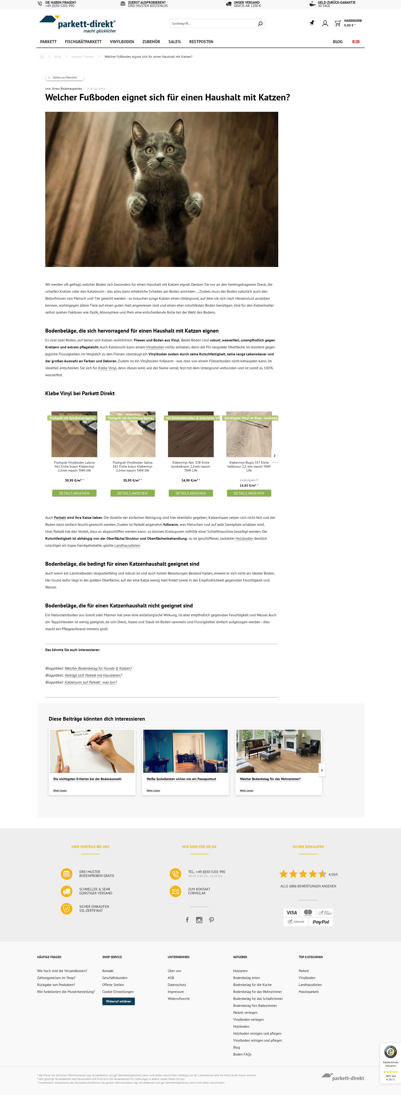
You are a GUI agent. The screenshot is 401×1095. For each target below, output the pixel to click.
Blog (236, 1047)
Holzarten (240, 971)
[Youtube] (199, 922)
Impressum (176, 991)
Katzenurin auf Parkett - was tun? (90, 682)
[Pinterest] (211, 922)
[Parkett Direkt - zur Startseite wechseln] (77, 21)
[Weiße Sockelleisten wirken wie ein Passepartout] (185, 751)
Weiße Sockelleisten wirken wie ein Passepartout (181, 779)
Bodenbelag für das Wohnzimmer (257, 991)
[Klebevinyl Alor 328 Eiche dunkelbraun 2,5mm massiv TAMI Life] (191, 434)
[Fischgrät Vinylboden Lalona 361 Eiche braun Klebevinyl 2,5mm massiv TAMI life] (74, 434)
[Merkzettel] (312, 23)
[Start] (41, 56)
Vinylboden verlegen (248, 1019)
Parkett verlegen (245, 1012)
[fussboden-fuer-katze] (161, 189)
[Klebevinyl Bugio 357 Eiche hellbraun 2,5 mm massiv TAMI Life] (249, 434)
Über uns (174, 971)
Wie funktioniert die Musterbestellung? (66, 991)
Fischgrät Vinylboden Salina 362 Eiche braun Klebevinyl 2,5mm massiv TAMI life (132, 466)
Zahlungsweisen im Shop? (56, 978)
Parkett (60, 517)
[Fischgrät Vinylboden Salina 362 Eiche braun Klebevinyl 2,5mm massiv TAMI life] (132, 434)
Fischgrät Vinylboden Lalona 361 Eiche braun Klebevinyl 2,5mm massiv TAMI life (74, 466)
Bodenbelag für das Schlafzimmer (258, 998)
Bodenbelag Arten (246, 978)
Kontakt (107, 971)
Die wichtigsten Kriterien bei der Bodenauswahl (87, 779)
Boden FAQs (242, 1054)
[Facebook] (187, 922)
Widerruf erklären (118, 1001)
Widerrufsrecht (179, 998)
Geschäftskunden (114, 978)
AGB (171, 978)
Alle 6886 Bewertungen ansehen (308, 886)
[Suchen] (260, 23)
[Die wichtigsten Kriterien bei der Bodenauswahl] (92, 751)
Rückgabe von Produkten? (56, 985)
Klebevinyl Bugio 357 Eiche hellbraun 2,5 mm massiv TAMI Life (249, 466)
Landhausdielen (127, 545)
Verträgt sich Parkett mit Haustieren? (93, 675)
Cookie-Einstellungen (118, 991)
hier (182, 1079)
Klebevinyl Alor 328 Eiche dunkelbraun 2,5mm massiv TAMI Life (190, 466)
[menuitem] (209, 23)
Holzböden (241, 1026)
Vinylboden (155, 347)
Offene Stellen (113, 985)
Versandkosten (100, 1075)
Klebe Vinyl (107, 368)
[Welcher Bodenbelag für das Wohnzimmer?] (278, 751)
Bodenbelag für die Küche (252, 985)
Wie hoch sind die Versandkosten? (62, 971)
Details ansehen (74, 493)
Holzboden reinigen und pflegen (257, 1033)
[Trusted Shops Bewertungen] (303, 874)
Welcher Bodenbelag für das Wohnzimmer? (270, 779)
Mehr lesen (60, 790)
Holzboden (244, 538)
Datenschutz (177, 985)
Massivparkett (309, 991)
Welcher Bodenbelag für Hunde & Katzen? (98, 668)
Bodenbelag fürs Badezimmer (255, 1005)
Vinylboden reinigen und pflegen (257, 1040)
